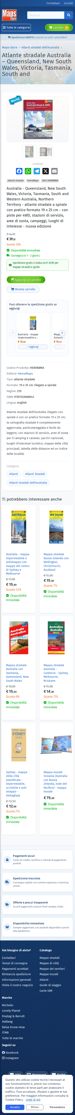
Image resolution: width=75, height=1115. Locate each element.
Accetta (15, 1107)
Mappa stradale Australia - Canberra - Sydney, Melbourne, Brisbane (56, 673)
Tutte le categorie (18, 27)
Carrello (59, 27)
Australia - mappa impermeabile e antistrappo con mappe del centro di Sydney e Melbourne (31, 336)
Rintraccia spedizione (16, 974)
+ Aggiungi (33, 346)
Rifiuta (35, 1107)
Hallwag (7, 1021)
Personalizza (57, 1107)
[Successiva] (62, 333)
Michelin (7, 1005)
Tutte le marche (12, 1038)
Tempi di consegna (14, 963)
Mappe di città (49, 963)
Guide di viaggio (50, 985)
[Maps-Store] (10, 15)
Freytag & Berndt (13, 1016)
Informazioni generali (16, 980)
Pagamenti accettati (15, 969)
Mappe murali (49, 974)
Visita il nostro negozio (17, 985)
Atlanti (13, 474)
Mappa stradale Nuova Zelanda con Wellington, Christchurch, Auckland (56, 562)
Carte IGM (46, 990)
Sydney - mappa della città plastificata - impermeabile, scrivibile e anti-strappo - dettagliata (16, 784)
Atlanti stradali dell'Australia (40, 47)
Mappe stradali (50, 958)
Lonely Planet (11, 1010)
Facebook (12, 1052)
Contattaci (9, 958)
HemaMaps (25, 373)
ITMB (5, 1032)
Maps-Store (9, 47)
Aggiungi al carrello (27, 280)
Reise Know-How (13, 1027)
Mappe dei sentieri (52, 969)
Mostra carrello (24, 289)
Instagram (12, 1058)
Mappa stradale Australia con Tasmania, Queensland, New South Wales (17, 673)
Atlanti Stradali (35, 474)
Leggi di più (33, 1099)
